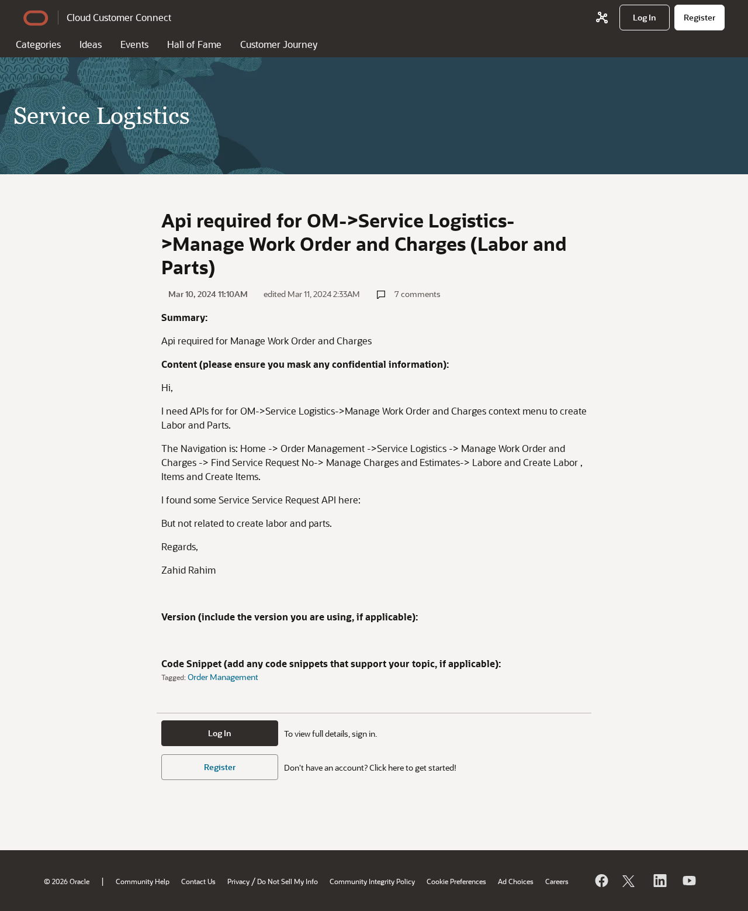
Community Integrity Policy (372, 881)
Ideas (90, 44)
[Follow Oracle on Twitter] (630, 881)
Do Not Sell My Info (287, 881)
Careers (557, 881)
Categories (38, 44)
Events (134, 44)
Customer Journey (278, 44)
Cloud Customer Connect (119, 17)
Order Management (223, 676)
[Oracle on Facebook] (600, 881)
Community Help (142, 881)
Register (220, 766)
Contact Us (198, 881)
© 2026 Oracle (66, 881)
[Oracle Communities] (602, 18)
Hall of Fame (194, 44)
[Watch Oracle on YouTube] (688, 881)
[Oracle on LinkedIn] (659, 881)
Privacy (238, 881)
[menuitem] (644, 17)
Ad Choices (516, 881)
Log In (219, 733)
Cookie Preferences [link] (456, 881)
